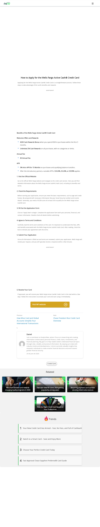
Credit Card (51, 363)
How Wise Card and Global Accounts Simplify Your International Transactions (28, 320)
